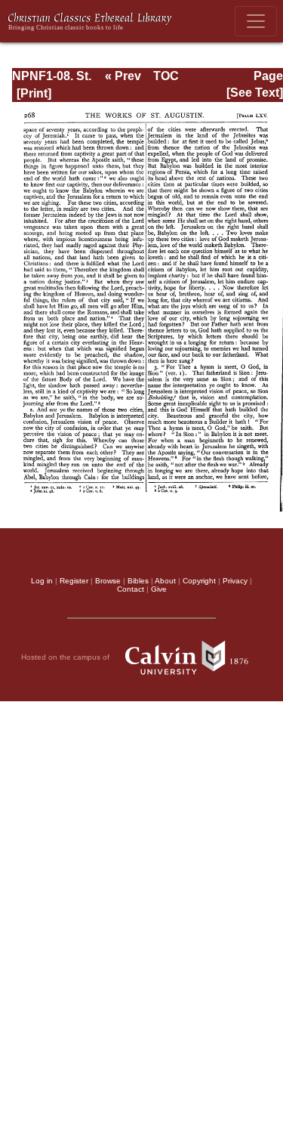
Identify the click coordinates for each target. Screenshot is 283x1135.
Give (159, 589)
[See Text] (254, 92)
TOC (166, 76)
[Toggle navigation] (256, 21)
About (165, 581)
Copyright (199, 581)
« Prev (123, 76)
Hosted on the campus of (66, 657)
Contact (130, 589)
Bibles (138, 581)
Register (74, 581)
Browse (108, 581)
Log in (42, 581)
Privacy (235, 581)
